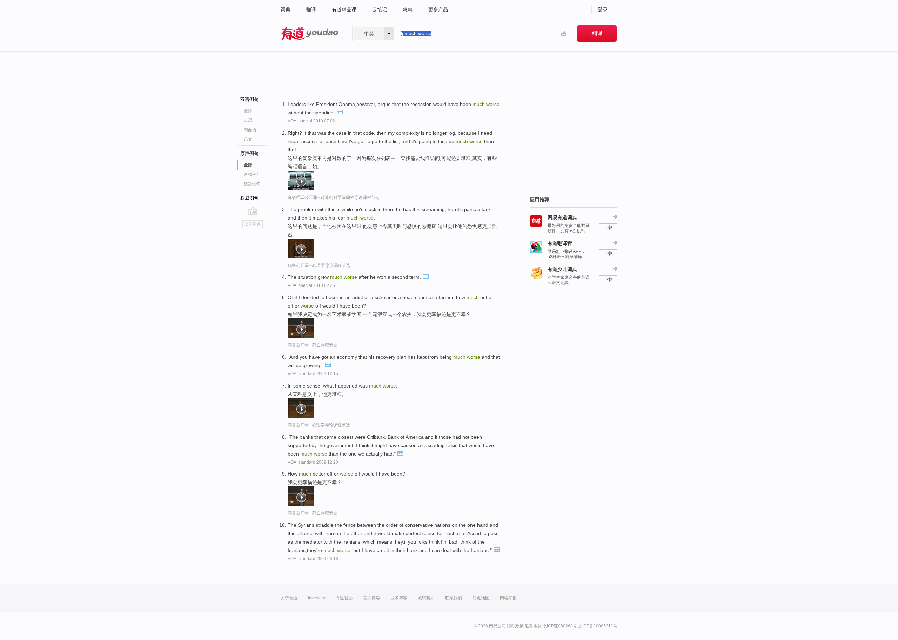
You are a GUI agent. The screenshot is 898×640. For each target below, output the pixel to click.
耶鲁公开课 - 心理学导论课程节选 (319, 265)
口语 (248, 120)
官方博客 (371, 597)
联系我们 (453, 597)
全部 (248, 110)
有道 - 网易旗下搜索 (309, 33)
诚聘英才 (426, 597)
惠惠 (408, 9)
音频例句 (252, 174)
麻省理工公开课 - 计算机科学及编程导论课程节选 (334, 197)
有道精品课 (344, 9)
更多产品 (438, 9)
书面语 (250, 129)
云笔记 (379, 9)
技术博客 (398, 597)
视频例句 (252, 183)
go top (252, 211)
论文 (248, 139)
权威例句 (249, 198)
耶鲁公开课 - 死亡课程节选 (312, 345)
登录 (603, 9)
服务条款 (533, 626)
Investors (316, 597)
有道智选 (344, 597)
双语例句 (249, 99)
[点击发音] (339, 111)
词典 (285, 9)
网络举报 (508, 597)
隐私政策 (515, 626)
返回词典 (252, 224)
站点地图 (481, 597)
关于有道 (289, 597)
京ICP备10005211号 (597, 626)
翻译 (311, 9)
